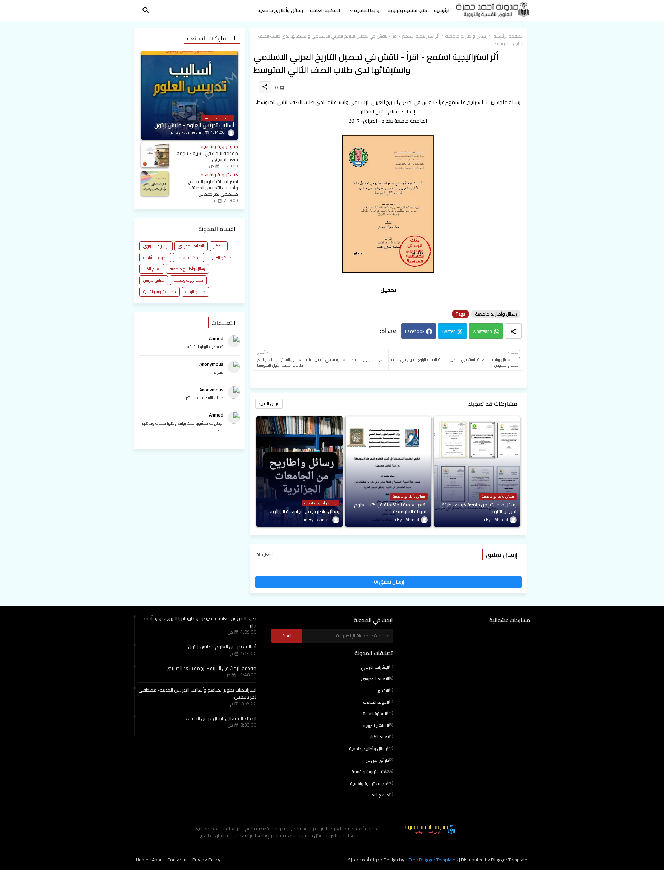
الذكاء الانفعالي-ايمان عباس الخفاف (221, 718)
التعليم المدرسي (191, 246)
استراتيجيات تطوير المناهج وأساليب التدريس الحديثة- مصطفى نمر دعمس (197, 693)
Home (142, 860)
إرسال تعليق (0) (388, 582)
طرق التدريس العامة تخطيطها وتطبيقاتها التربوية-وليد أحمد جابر (199, 622)
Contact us (178, 860)
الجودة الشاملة (155, 257)
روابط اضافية (367, 10)
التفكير (218, 246)
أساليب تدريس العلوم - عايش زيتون (222, 646)
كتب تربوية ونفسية (188, 280)
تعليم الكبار (151, 269)
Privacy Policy (206, 860)
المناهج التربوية (221, 257)
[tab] (442, 12)
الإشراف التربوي (156, 246)
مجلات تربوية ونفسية (159, 292)
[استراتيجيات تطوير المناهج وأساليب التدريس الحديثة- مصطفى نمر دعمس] (155, 183)
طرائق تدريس (153, 280)
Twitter (448, 331)
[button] (146, 10)
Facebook (414, 331)
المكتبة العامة (325, 10)
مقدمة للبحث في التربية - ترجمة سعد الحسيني (211, 668)
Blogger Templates (510, 859)
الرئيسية (442, 10)
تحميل (388, 290)
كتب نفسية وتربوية (407, 10)
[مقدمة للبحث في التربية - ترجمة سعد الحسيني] (155, 155)
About (158, 860)
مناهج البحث (195, 292)
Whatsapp (482, 331)
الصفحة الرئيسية (508, 36)
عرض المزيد (269, 403)
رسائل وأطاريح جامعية (280, 10)
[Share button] (513, 331)
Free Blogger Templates (433, 859)
